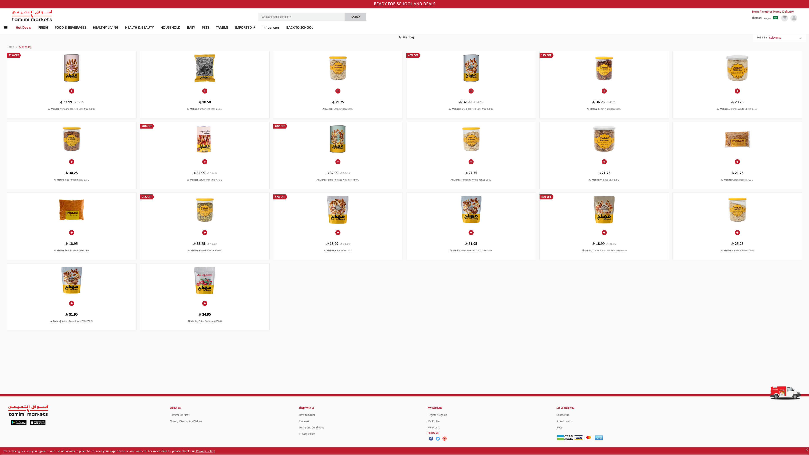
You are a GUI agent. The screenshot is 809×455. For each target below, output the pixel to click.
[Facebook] (431, 438)
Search (355, 17)
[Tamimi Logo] (32, 15)
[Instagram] (444, 438)
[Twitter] (437, 438)
